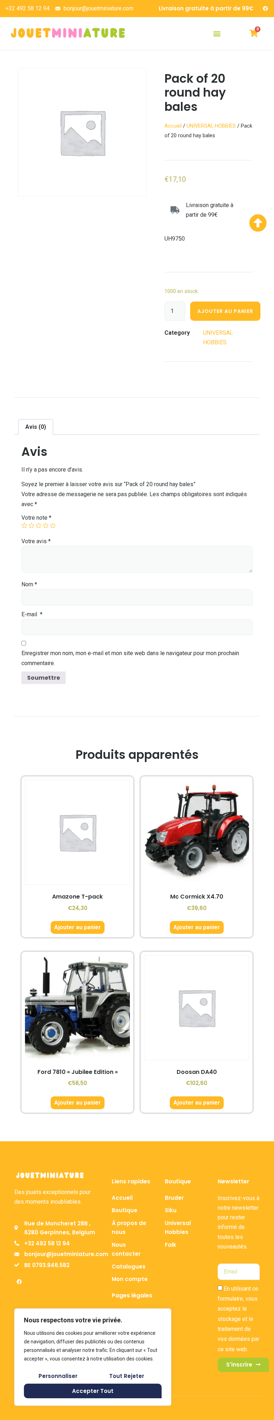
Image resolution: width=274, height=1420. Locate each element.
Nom (29, 584)
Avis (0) (35, 426)
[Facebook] (265, 9)
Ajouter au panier (225, 311)
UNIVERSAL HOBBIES (211, 126)
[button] (217, 33)
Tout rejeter (126, 1376)
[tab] (35, 427)
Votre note (36, 517)
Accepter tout (92, 1391)
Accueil (173, 126)
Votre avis (36, 541)
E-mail (31, 614)
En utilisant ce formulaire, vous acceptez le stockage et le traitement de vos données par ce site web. (238, 1319)
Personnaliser (58, 1376)
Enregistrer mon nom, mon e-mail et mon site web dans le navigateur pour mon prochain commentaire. (130, 658)
